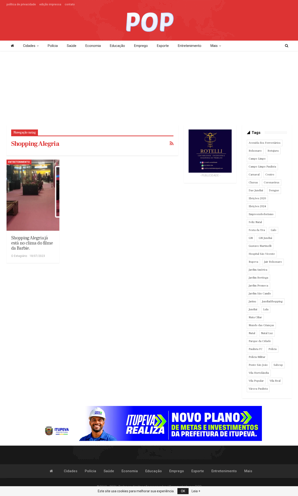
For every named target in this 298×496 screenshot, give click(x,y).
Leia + (196, 491)
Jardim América (258, 270)
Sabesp (278, 365)
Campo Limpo (257, 159)
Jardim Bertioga (258, 277)
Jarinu (252, 301)
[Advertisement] (149, 88)
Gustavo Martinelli (260, 246)
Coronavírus (271, 182)
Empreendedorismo (261, 214)
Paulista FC (256, 349)
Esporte (163, 46)
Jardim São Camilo (260, 293)
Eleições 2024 (257, 206)
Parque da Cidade (260, 341)
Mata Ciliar (255, 317)
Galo (273, 230)
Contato (70, 4)
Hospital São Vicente (262, 254)
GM (251, 238)
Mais (214, 46)
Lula (265, 309)
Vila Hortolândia (259, 373)
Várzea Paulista (258, 389)
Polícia (53, 46)
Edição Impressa (50, 4)
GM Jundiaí (265, 238)
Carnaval (254, 174)
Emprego (141, 46)
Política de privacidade (21, 4)
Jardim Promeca (258, 285)
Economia (93, 46)
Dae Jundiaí (256, 190)
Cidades (29, 46)
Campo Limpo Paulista (262, 166)
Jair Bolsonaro (273, 262)
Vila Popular (256, 381)
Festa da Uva (257, 230)
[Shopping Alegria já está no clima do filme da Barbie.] (33, 195)
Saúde (71, 46)
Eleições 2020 (257, 198)
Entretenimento (189, 46)
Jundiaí (253, 309)
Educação (117, 46)
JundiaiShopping (272, 301)
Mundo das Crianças (261, 325)
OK (183, 491)
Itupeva (253, 262)
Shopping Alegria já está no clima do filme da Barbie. (32, 243)
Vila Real (275, 381)
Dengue (274, 190)
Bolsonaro (255, 151)
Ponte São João (258, 365)
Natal (252, 333)
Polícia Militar (257, 357)
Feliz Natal (255, 222)
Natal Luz (267, 333)
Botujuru (273, 151)
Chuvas (253, 182)
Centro (269, 174)
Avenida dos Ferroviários (265, 143)
